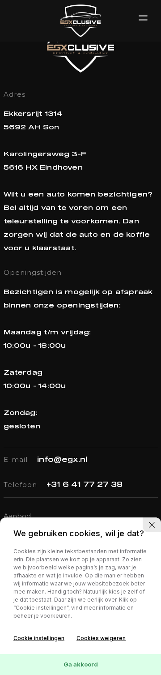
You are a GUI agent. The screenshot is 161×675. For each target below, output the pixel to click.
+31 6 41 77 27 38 (85, 484)
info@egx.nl (62, 459)
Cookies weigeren (101, 638)
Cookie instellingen (38, 638)
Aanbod (17, 516)
